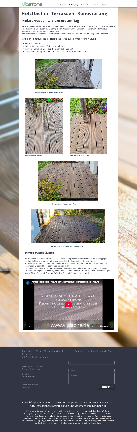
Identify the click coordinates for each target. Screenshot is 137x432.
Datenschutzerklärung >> (30, 384)
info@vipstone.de (33, 369)
